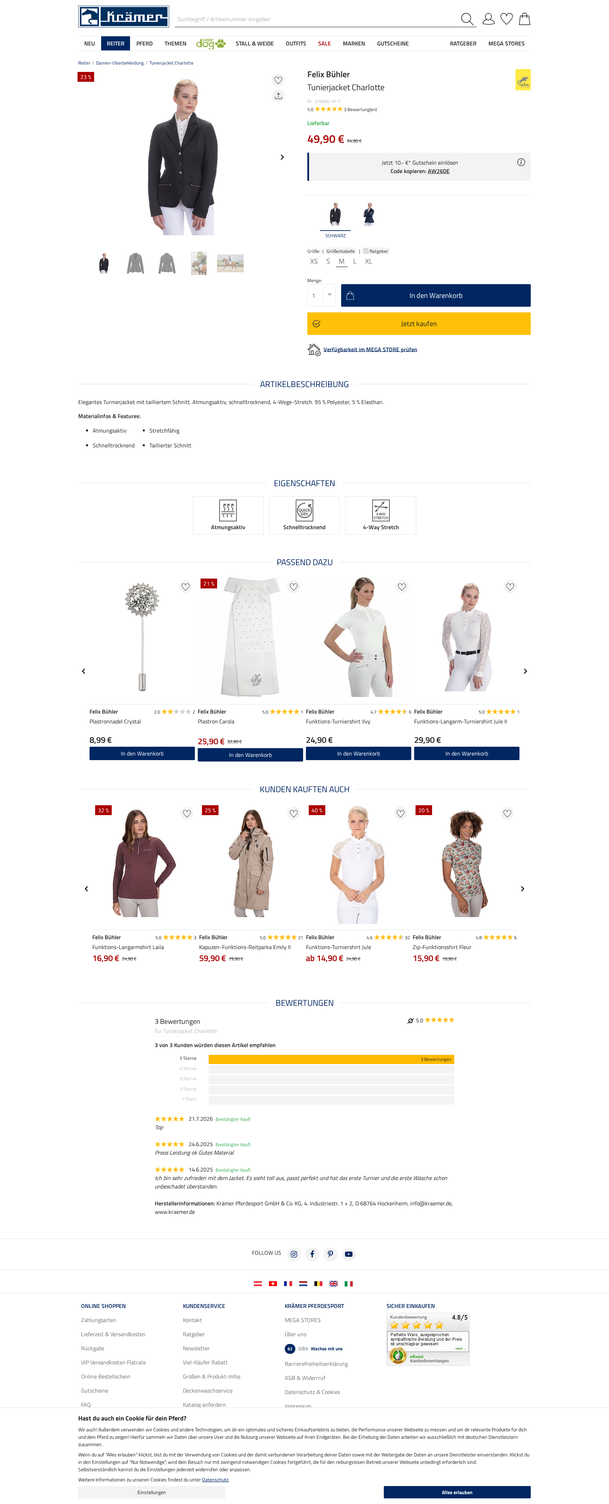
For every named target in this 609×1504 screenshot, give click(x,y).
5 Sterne (188, 1058)
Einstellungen (151, 1492)
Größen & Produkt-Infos (211, 1376)
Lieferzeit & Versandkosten (113, 1334)
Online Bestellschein (105, 1376)
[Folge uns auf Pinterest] (331, 1254)
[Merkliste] (506, 17)
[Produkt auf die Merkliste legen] (278, 79)
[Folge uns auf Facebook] (312, 1254)
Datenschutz (215, 1479)
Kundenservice (204, 1306)
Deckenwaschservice (208, 1390)
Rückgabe (92, 1348)
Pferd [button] (144, 43)
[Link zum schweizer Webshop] (274, 1283)
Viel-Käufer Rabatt (205, 1362)
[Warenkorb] (524, 17)
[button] (211, 43)
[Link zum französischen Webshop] (289, 1283)
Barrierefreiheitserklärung (316, 1363)
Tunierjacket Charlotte (171, 62)
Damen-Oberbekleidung (120, 62)
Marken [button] (354, 43)
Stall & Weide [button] (255, 43)
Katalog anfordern (204, 1404)
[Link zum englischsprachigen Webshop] (335, 1283)
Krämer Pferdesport (314, 1306)
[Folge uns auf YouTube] (349, 1254)
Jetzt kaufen (419, 323)
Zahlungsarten (98, 1320)
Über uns (295, 1334)
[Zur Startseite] (123, 16)
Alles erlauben (457, 1492)
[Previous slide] (84, 157)
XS (314, 261)
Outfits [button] (296, 43)
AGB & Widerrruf (305, 1378)
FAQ (86, 1404)
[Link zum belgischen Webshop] (319, 1283)
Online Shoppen (103, 1306)
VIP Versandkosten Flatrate (113, 1362)
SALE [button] (324, 43)
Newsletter (196, 1348)
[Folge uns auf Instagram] (294, 1254)
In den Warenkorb (358, 753)
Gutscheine (94, 1390)
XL (369, 261)
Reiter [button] (115, 43)
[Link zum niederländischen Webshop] (304, 1283)
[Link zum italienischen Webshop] (350, 1283)
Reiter (84, 62)
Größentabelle (341, 251)
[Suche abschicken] (469, 19)
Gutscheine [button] (393, 43)
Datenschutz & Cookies (312, 1392)
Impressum (298, 1406)
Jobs (315, 1348)
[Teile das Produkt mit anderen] (278, 96)
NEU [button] (89, 43)
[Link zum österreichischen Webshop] (259, 1283)
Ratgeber (379, 251)
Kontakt (192, 1320)
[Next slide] (282, 157)
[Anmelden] (488, 17)
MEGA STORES (506, 43)
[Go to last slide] (84, 671)
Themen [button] (175, 43)
